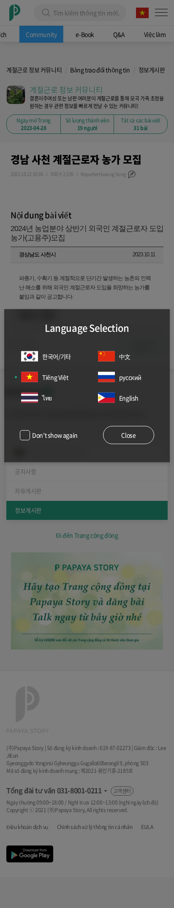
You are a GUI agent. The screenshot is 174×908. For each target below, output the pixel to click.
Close (128, 435)
